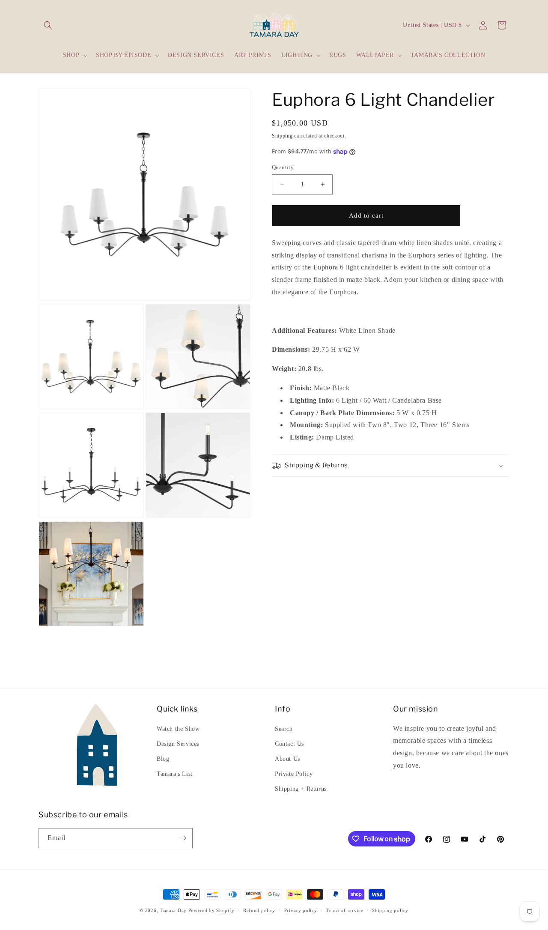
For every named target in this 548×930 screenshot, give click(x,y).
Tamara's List (175, 774)
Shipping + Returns (301, 789)
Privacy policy (300, 910)
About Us (287, 759)
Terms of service (344, 910)
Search (284, 729)
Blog (163, 759)
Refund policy (259, 910)
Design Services (178, 744)
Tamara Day (173, 910)
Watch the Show (178, 729)
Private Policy (294, 774)
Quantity (283, 167)
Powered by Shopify (211, 910)
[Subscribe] (182, 838)
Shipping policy (390, 910)
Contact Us (289, 744)
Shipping (282, 136)
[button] (48, 25)
